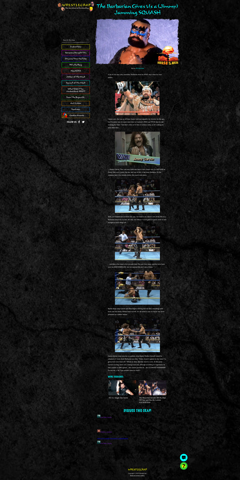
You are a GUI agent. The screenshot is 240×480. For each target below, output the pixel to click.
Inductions (75, 46)
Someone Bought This (75, 52)
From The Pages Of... (75, 97)
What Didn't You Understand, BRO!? (75, 90)
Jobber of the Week (75, 76)
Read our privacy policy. (137, 475)
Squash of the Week (75, 82)
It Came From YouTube (76, 58)
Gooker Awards (77, 115)
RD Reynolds (140, 68)
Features (76, 109)
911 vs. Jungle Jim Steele (118, 398)
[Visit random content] (184, 466)
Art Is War (75, 103)
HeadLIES (76, 70)
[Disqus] (137, 437)
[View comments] (184, 457)
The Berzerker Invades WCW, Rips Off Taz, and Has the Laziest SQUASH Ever (152, 400)
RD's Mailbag (75, 64)
